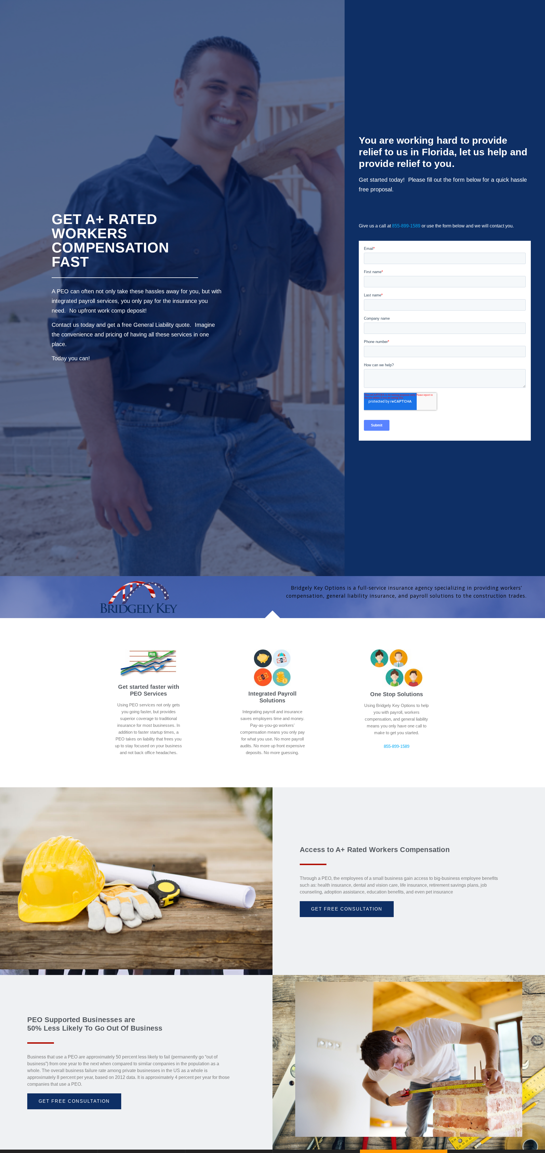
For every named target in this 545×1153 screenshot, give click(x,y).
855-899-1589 (406, 225)
